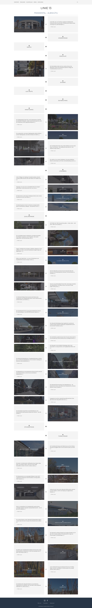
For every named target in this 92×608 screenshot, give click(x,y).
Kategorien (40, 2)
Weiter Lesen (53, 26)
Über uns (39, 603)
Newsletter (45, 603)
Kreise (35, 2)
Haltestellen (29, 2)
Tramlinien (22, 2)
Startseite (16, 2)
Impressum (52, 603)
